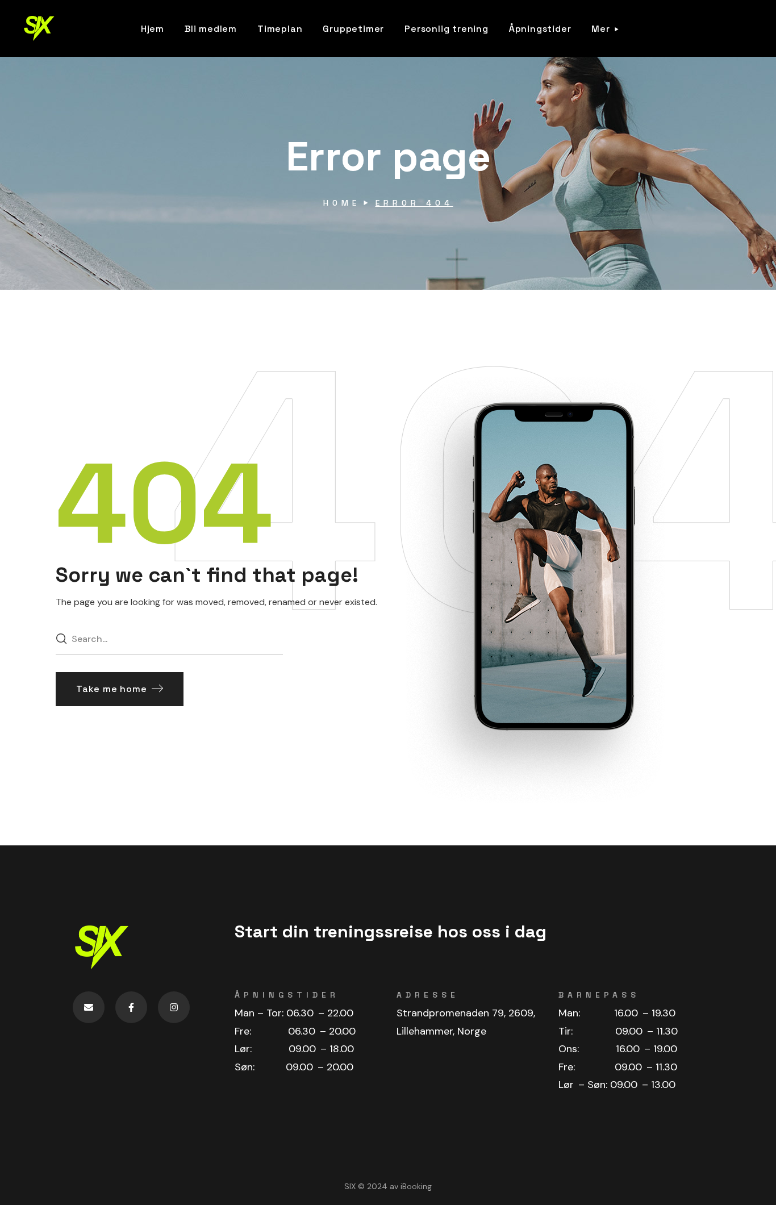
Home (341, 203)
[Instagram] (174, 1007)
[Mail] (89, 1007)
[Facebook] (131, 1007)
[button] (119, 689)
